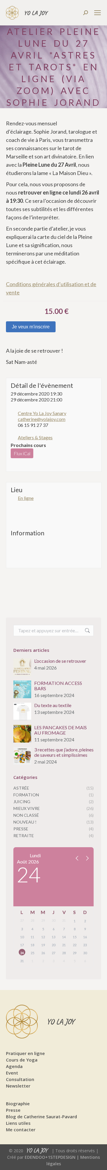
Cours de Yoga (21, 1060)
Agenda (14, 1066)
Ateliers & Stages (35, 437)
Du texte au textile (52, 705)
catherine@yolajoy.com (41, 419)
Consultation (20, 1079)
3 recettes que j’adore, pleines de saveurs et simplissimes (64, 752)
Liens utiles (18, 1123)
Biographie (18, 1103)
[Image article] (22, 667)
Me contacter (20, 1129)
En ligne (26, 498)
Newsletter (18, 1086)
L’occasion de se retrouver (60, 661)
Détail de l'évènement (42, 385)
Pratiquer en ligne (25, 1053)
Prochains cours (28, 445)
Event (12, 1073)
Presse (13, 1110)
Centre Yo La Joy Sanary (42, 413)
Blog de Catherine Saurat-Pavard (41, 1116)
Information (27, 533)
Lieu (16, 489)
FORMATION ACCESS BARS (58, 685)
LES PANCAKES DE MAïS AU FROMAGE (60, 730)
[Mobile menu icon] (97, 12)
